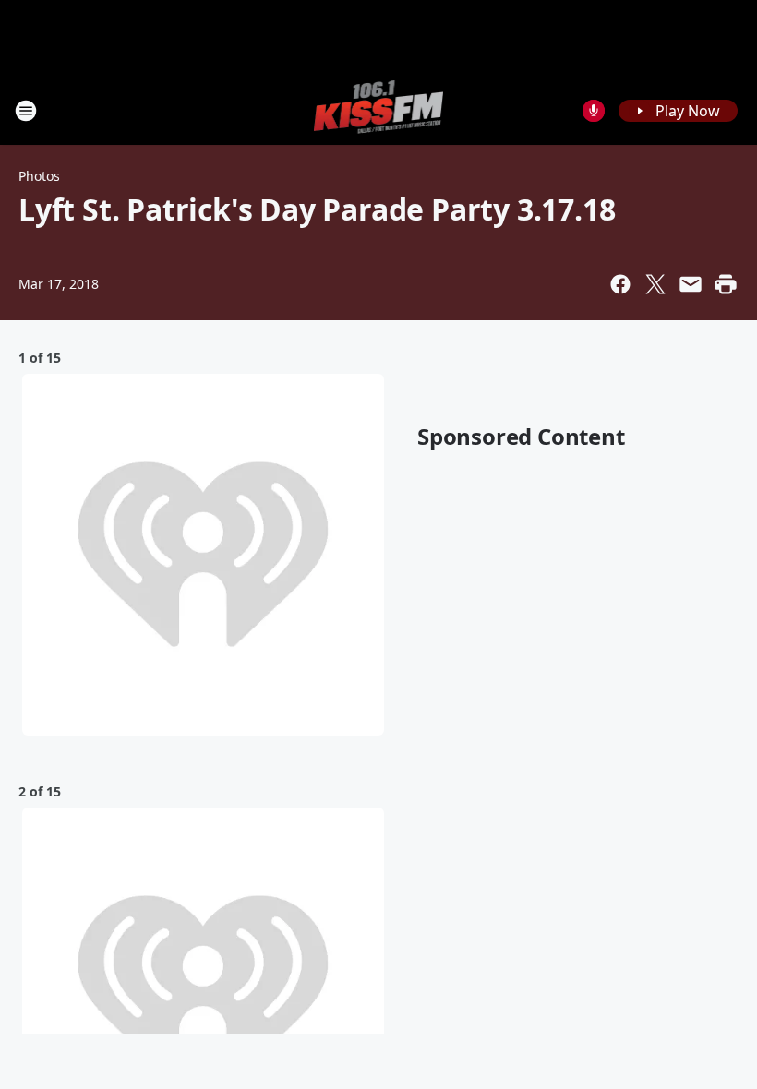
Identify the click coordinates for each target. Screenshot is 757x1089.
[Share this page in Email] (690, 284)
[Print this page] (726, 284)
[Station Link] (379, 110)
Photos (39, 176)
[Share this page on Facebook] (620, 284)
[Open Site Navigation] (26, 111)
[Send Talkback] (594, 111)
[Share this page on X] (655, 284)
